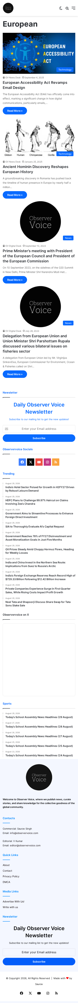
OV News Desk (13, 77)
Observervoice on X (16, 614)
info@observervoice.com (24, 833)
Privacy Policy (11, 876)
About (6, 865)
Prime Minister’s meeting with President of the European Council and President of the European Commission (39, 256)
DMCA (6, 882)
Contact (7, 870)
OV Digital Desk (13, 246)
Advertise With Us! (13, 901)
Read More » (14, 110)
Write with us (10, 907)
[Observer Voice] (8, 8)
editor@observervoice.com (25, 845)
